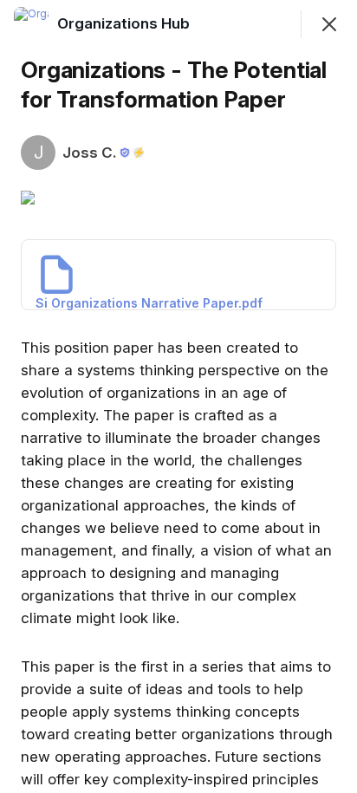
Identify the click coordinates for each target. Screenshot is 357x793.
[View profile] (31, 24)
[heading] (125, 23)
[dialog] (178, 396)
